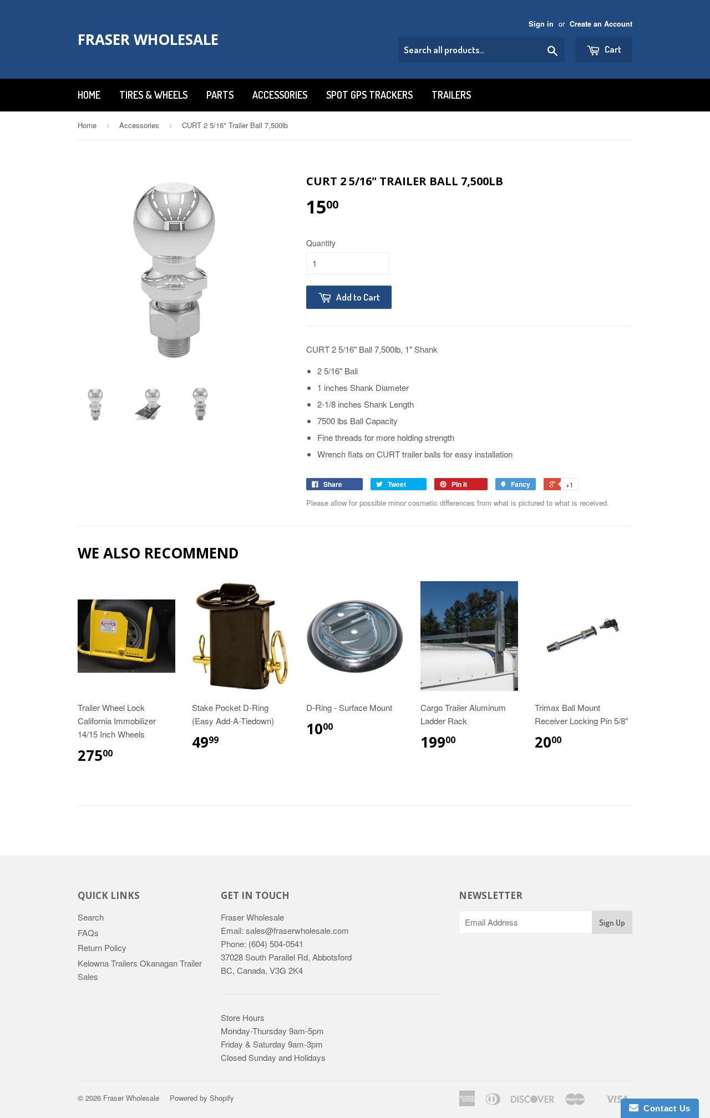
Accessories (279, 95)
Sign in (541, 24)
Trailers (451, 95)
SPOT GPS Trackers (369, 95)
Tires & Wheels (153, 95)
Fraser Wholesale (148, 39)
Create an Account (601, 24)
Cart (612, 49)
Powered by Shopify (202, 1097)
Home (89, 95)
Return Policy (102, 947)
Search (91, 917)
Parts (220, 95)
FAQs (88, 932)
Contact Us (664, 1108)
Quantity (321, 242)
